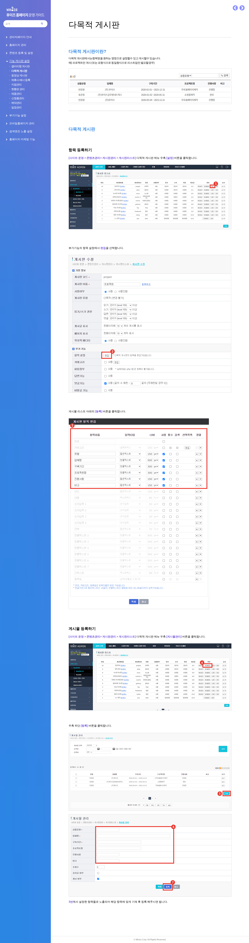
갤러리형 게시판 (20, 66)
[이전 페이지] (235, 8)
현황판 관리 (18, 89)
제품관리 (16, 93)
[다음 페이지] (242, 8)
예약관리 (16, 103)
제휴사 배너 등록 (20, 80)
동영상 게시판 (19, 75)
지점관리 (16, 84)
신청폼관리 (17, 98)
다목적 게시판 (19, 71)
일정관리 (16, 107)
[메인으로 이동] (25, 11)
